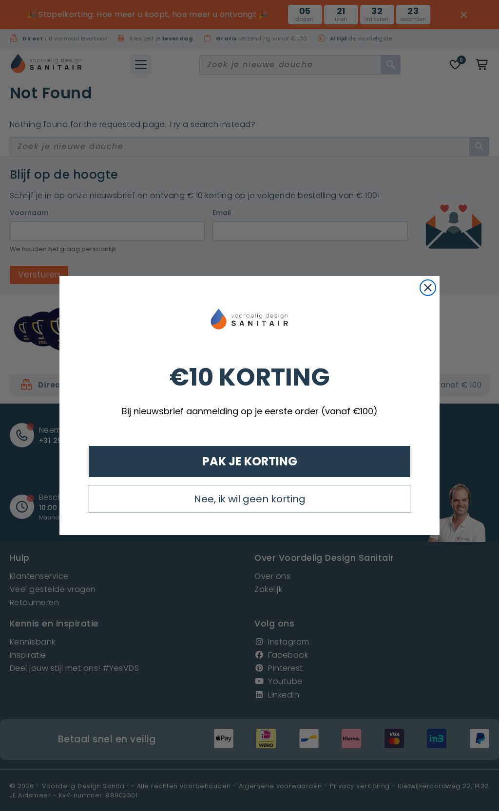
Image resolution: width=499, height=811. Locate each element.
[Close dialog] (428, 287)
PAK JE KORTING (249, 461)
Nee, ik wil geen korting (250, 499)
